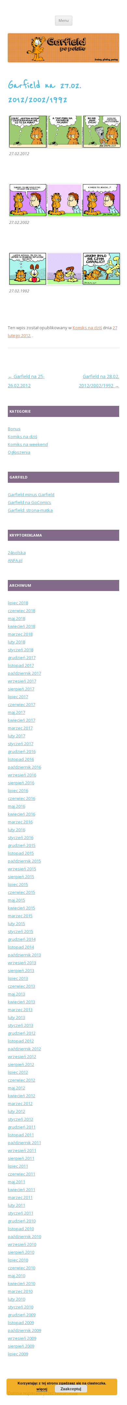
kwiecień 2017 (21, 720)
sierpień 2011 (21, 1158)
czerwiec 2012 (21, 1080)
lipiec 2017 (18, 697)
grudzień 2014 (21, 939)
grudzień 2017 (21, 657)
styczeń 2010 (20, 1307)
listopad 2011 (21, 1135)
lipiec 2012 (18, 1072)
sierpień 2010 (21, 1252)
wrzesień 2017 (22, 681)
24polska (17, 552)
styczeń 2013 (20, 1025)
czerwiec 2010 (21, 1268)
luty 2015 (16, 923)
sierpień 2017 (21, 689)
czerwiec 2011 (21, 1174)
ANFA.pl (15, 560)
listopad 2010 (21, 1229)
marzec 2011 (20, 1197)
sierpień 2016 (21, 783)
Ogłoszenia (19, 452)
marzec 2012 (20, 1103)
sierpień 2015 (21, 877)
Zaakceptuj (71, 1389)
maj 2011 (16, 1182)
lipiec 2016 (18, 790)
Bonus (14, 429)
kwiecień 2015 (21, 908)
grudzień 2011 (21, 1127)
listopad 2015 (21, 853)
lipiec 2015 (18, 884)
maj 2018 (16, 618)
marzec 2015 (20, 916)
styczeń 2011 (20, 1213)
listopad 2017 (21, 665)
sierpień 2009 (21, 1346)
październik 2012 (24, 1049)
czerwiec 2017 (21, 704)
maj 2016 (16, 806)
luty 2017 (16, 736)
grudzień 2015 (21, 845)
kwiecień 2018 (21, 626)
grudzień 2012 (21, 1033)
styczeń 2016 (20, 837)
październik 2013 (24, 955)
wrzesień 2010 (22, 1244)
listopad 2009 (21, 1322)
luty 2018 (16, 642)
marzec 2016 (20, 822)
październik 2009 (24, 1330)
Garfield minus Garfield (31, 494)
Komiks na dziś (87, 328)
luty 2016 (16, 830)
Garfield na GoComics (29, 502)
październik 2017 (24, 673)
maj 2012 (16, 1088)
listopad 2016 (21, 759)
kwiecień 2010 (21, 1283)
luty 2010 (16, 1299)
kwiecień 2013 (21, 1002)
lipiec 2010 (18, 1260)
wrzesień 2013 (22, 963)
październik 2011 (24, 1143)
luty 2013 (16, 1017)
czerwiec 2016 (21, 798)
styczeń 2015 (20, 931)
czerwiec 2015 (21, 892)
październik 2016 (24, 767)
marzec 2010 (20, 1291)
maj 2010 (16, 1276)
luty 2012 (16, 1111)
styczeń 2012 (20, 1119)
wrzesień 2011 (22, 1150)
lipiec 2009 (18, 1354)
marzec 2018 (20, 634)
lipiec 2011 (18, 1166)
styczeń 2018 (20, 650)
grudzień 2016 (21, 751)
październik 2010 (24, 1236)
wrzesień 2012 (22, 1056)
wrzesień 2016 (22, 775)
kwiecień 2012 (21, 1096)
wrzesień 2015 (22, 869)
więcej (41, 1388)
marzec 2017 (20, 728)
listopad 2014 (21, 947)
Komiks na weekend (28, 444)
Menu (64, 20)
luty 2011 (16, 1205)
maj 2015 (16, 900)
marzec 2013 (20, 1010)
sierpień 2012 (21, 1064)
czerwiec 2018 (21, 611)
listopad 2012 (21, 1041)
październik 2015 (24, 861)
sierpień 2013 (21, 970)
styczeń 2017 (20, 744)
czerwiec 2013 (21, 986)
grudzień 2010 (21, 1221)
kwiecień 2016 (21, 814)
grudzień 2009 (21, 1315)
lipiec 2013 (18, 978)
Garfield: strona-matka (30, 510)
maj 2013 (16, 994)
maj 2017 (16, 712)
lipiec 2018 (18, 603)
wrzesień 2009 (22, 1338)
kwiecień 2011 (21, 1189)
